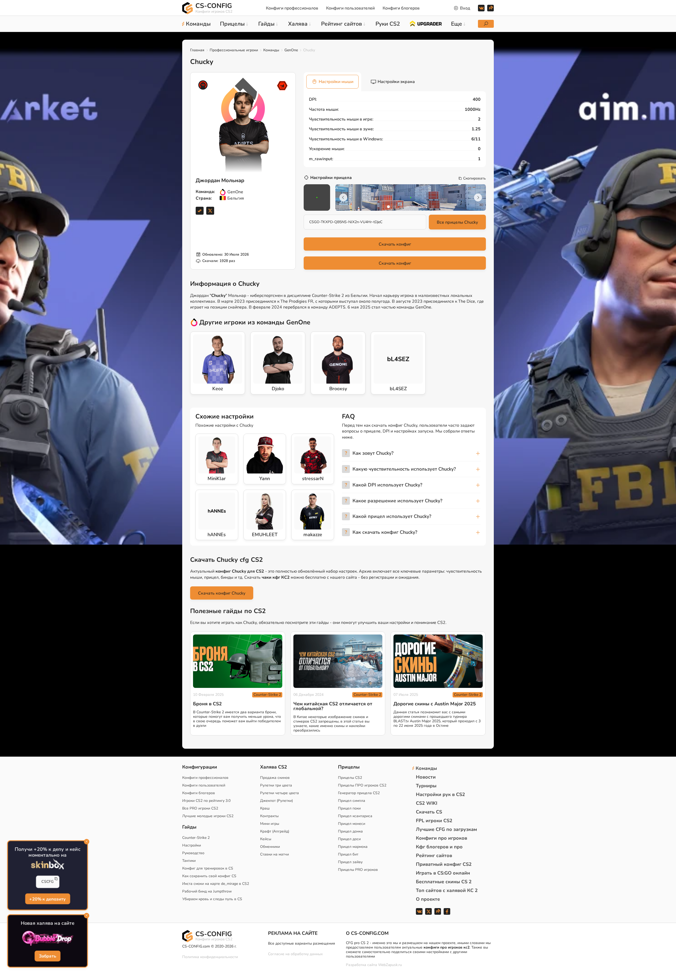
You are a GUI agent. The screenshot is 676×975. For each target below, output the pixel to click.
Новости (426, 777)
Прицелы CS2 (350, 777)
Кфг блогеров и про (439, 847)
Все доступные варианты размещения (301, 943)
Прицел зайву (350, 861)
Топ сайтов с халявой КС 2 (447, 890)
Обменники (270, 846)
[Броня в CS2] (237, 661)
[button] (388, 206)
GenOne (291, 50)
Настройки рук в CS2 (440, 794)
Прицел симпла (351, 800)
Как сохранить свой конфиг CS (209, 876)
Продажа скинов (275, 777)
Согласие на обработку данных (295, 953)
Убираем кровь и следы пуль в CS (212, 899)
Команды (271, 50)
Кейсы (265, 838)
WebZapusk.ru (390, 965)
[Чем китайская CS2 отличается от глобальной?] (338, 661)
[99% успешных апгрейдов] (425, 23)
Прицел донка (350, 831)
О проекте (428, 899)
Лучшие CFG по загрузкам (446, 829)
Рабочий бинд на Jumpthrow (207, 891)
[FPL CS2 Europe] (282, 85)
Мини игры (269, 823)
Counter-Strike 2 (267, 694)
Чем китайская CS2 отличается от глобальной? (332, 706)
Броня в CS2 (207, 703)
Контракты (269, 815)
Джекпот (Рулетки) (276, 800)
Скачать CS (429, 812)
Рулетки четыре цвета (279, 792)
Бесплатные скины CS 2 (444, 882)
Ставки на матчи (274, 854)
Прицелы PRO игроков (358, 869)
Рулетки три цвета (276, 785)
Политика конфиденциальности (210, 956)
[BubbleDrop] (48, 938)
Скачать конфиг (395, 244)
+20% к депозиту (47, 899)
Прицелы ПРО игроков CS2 (362, 785)
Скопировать (474, 178)
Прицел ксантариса (355, 815)
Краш (265, 808)
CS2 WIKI (426, 803)
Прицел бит (348, 854)
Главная (197, 50)
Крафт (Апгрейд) (274, 831)
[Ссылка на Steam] (200, 211)
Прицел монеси (351, 823)
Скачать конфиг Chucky (221, 593)
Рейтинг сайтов (434, 855)
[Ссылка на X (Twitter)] (210, 211)
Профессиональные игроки (234, 50)
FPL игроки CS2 (434, 820)
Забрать (47, 956)
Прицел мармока (353, 846)
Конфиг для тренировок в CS (207, 868)
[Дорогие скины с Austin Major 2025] (438, 661)
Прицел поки (349, 808)
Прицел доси (349, 838)
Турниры (426, 786)
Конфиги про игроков (441, 838)
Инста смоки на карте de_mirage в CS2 (215, 883)
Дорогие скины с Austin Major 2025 (434, 703)
